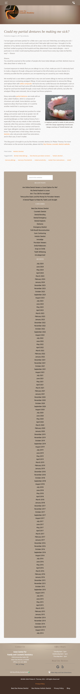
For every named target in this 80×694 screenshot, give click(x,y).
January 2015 (40, 614)
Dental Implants (40, 221)
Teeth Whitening (40, 252)
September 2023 (40, 295)
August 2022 (40, 335)
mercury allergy (10, 160)
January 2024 (40, 282)
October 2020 (40, 403)
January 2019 (40, 468)
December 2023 (40, 285)
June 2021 (40, 378)
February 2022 (40, 354)
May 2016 (40, 565)
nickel (69, 160)
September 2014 (40, 627)
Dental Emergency (40, 218)
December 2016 (40, 543)
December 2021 (40, 360)
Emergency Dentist (40, 227)
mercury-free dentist (25, 160)
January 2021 (40, 394)
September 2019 (40, 444)
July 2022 (40, 338)
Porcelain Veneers (40, 242)
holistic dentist (58, 156)
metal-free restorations (56, 160)
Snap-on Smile (40, 249)
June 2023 (40, 304)
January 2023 (40, 319)
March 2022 (40, 350)
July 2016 (40, 558)
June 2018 (40, 490)
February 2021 (40, 391)
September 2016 (40, 552)
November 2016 (40, 546)
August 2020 (40, 409)
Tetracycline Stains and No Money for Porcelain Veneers (40, 197)
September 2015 (40, 589)
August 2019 (40, 447)
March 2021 (40, 388)
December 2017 (40, 506)
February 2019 (40, 465)
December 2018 (40, 471)
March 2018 (40, 499)
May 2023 (40, 307)
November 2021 (40, 363)
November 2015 (40, 583)
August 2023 (40, 298)
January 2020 (40, 431)
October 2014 (40, 624)
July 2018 (40, 487)
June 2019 (40, 453)
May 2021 (40, 381)
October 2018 (40, 478)
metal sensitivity (40, 160)
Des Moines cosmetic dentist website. (56, 144)
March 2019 (40, 462)
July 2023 (40, 301)
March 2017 (40, 534)
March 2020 (40, 425)
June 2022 (40, 341)
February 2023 (40, 316)
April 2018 (40, 496)
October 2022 (40, 329)
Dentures (40, 224)
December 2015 (40, 580)
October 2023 (40, 291)
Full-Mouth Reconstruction (40, 230)
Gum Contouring (40, 233)
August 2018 (40, 484)
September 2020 (40, 406)
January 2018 (40, 503)
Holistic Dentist (18, 151)
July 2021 (40, 375)
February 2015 (40, 611)
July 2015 (40, 596)
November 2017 (40, 509)
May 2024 (40, 270)
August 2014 (40, 630)
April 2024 (40, 273)
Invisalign (40, 239)
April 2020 (40, 422)
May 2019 (40, 456)
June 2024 (40, 267)
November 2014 (40, 621)
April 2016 (40, 568)
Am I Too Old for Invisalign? (40, 193)
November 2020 (40, 400)
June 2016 (40, 562)
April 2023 (40, 310)
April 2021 (40, 385)
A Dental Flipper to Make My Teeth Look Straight (40, 200)
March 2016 (40, 571)
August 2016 (40, 555)
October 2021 (40, 366)
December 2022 (40, 322)
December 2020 (40, 397)
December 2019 (40, 434)
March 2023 (40, 313)
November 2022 (40, 326)
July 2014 (40, 633)
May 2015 (40, 602)
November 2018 (40, 475)
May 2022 (40, 344)
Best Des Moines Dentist (40, 208)
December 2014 (40, 617)
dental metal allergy (20, 156)
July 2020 (40, 413)
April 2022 (40, 347)
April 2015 (40, 605)
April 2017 (40, 530)
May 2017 (40, 527)
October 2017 (40, 512)
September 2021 (40, 369)
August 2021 (40, 372)
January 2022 (40, 357)
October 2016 (40, 549)
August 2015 (40, 593)
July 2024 (40, 263)
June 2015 (40, 599)
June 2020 (40, 416)
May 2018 (40, 493)
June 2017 (40, 524)
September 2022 (40, 332)
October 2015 (40, 586)
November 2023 (40, 288)
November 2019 (40, 437)
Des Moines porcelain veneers (40, 156)
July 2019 (40, 450)
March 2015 (40, 608)
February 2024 (40, 279)
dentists (7, 134)
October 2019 (40, 440)
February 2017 (40, 537)
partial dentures (21, 96)
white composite (26, 84)
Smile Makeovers (40, 246)
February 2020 (40, 428)
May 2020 (40, 419)
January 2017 (40, 540)
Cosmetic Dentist (40, 211)
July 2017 (40, 521)
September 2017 (40, 515)
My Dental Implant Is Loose (40, 190)
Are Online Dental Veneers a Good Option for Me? (40, 187)
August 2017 (40, 518)
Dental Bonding (40, 214)
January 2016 (40, 577)
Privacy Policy (40, 684)
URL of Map (20, 664)
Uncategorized (40, 255)
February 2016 (40, 574)
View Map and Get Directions (61, 672)
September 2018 (40, 481)
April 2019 (40, 459)
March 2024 (40, 276)
